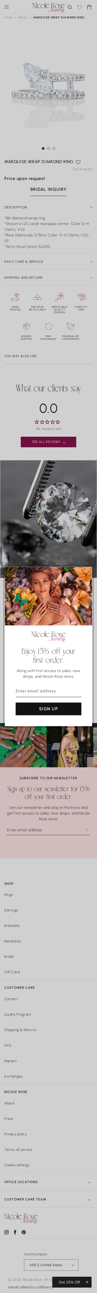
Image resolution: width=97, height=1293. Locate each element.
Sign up (48, 708)
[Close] (86, 572)
